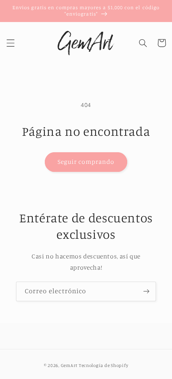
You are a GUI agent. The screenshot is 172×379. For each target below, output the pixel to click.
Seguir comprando (86, 161)
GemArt (69, 365)
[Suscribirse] (146, 291)
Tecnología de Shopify (103, 365)
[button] (10, 43)
